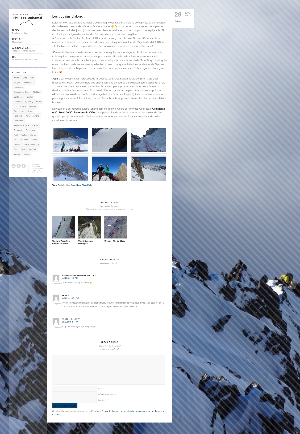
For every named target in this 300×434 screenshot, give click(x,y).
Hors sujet (18, 115)
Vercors (27, 154)
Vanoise (17, 154)
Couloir (30, 96)
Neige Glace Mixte (84, 185)
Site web (101, 400)
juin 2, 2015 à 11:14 (70, 321)
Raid (16, 134)
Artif (32, 77)
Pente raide (30, 130)
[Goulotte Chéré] (70, 140)
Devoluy (17, 101)
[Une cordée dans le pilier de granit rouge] (148, 168)
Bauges (17, 82)
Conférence (19, 96)
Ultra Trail (32, 149)
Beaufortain (28, 82)
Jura (28, 115)
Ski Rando (24, 139)
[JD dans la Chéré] (109, 140)
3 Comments (180, 21)
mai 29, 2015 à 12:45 (70, 298)
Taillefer (17, 144)
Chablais (36, 91)
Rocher (24, 134)
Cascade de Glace (22, 91)
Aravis (16, 77)
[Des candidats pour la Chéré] (70, 168)
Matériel (36, 115)
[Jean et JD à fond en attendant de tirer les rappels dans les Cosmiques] (109, 168)
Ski (15, 139)
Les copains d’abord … (70, 16)
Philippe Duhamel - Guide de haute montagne (36, 169)
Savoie (33, 134)
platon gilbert (71, 319)
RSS (13, 166)
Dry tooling (28, 101)
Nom (100, 388)
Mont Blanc (70, 185)
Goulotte (61, 185)
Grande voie (19, 111)
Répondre (58, 283)
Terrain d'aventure (31, 144)
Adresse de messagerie (107, 394)
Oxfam (35, 125)
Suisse (34, 139)
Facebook (18, 166)
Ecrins (39, 101)
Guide (29, 111)
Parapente (18, 130)
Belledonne (18, 87)
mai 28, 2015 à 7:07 (70, 277)
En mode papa (20, 106)
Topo (16, 149)
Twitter (23, 166)
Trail (23, 149)
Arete (24, 77)
